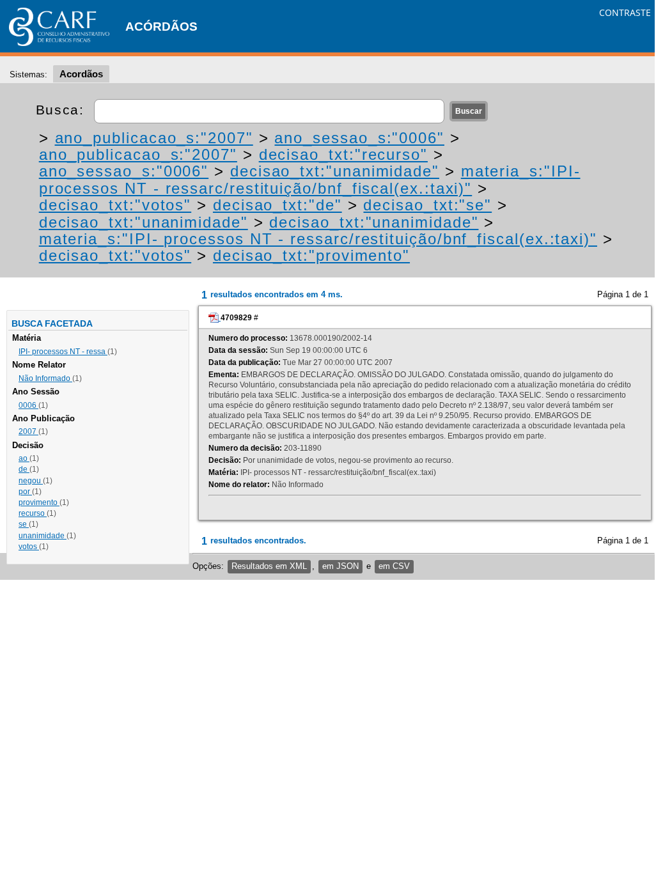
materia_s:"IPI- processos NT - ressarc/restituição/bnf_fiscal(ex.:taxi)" (310, 179)
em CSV (394, 566)
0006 (28, 405)
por (25, 491)
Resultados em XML (269, 566)
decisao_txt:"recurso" (343, 154)
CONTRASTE (625, 12)
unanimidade (42, 535)
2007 (28, 431)
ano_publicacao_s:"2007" (154, 137)
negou (31, 480)
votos (29, 546)
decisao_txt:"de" (277, 205)
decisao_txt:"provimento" (311, 255)
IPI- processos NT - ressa (63, 351)
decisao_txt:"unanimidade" (334, 171)
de (24, 469)
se (24, 524)
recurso (33, 513)
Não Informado (45, 378)
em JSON (340, 566)
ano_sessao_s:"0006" (359, 137)
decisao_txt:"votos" (115, 205)
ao (24, 458)
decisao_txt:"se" (427, 205)
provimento (39, 502)
